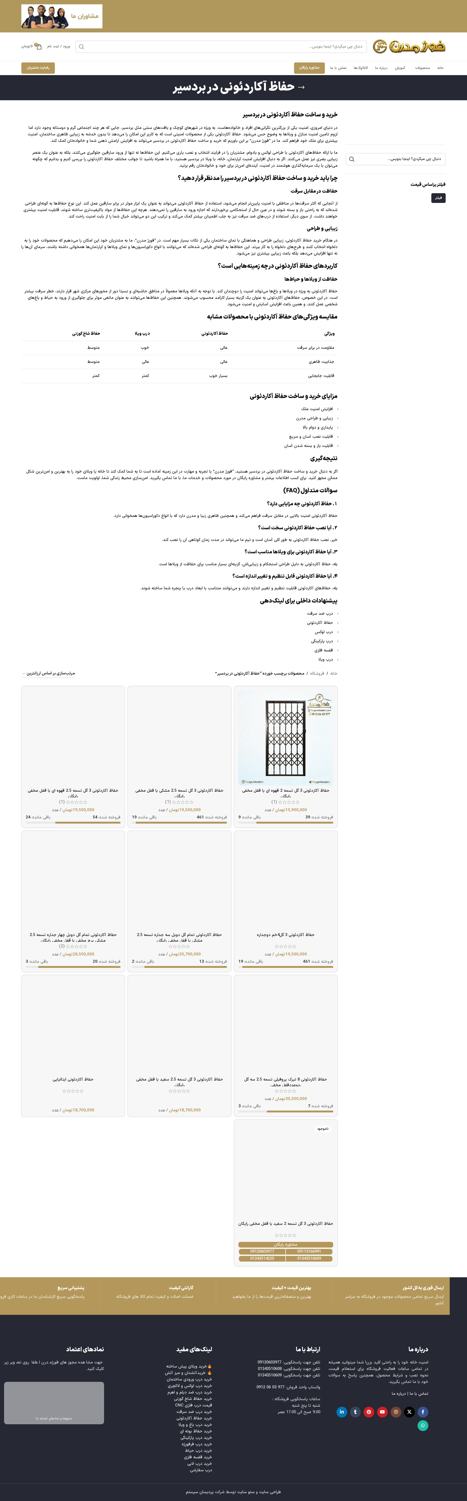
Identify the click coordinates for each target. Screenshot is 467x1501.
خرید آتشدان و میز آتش (185, 1373)
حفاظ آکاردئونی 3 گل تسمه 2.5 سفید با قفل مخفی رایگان (179, 1082)
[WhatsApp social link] (423, 1425)
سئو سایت (246, 1492)
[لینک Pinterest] (368, 1412)
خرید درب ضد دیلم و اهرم (190, 1392)
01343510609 (309, 1259)
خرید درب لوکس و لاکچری (190, 1386)
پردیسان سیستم (200, 1492)
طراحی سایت (270, 1492)
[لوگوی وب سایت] (409, 47)
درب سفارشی (201, 1470)
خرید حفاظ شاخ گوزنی (193, 1399)
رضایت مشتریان (38, 68)
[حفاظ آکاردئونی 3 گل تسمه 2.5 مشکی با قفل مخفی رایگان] (179, 737)
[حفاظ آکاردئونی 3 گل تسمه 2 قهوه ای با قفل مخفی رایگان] (285, 737)
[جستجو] (81, 47)
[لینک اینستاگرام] (396, 1412)
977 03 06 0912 (270, 1387)
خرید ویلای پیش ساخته (186, 1366)
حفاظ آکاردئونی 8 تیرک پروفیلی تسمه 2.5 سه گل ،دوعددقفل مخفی (285, 1082)
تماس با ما (419, 1394)
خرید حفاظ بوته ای (196, 1431)
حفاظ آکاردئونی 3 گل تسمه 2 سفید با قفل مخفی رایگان (285, 1224)
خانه (334, 674)
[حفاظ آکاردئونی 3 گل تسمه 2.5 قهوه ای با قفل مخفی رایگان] (73, 737)
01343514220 (262, 1259)
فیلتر (438, 198)
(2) (62, 946)
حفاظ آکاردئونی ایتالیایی (73, 1080)
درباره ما (399, 1394)
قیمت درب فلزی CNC (193, 1405)
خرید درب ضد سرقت (194, 1412)
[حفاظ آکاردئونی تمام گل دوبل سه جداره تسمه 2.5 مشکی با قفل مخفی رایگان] (179, 882)
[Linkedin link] (341, 1412)
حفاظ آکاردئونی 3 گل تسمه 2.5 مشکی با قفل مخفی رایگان (179, 794)
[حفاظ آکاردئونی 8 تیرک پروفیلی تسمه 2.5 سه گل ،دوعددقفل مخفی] (285, 1026)
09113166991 (309, 1252)
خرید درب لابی (199, 1464)
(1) (274, 802)
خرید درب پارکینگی (196, 1438)
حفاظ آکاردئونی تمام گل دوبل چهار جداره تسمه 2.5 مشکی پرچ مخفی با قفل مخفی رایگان (73, 938)
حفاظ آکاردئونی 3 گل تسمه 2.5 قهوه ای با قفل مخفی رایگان (73, 794)
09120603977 (262, 1252)
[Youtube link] (382, 1412)
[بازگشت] (301, 87)
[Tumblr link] (355, 1412)
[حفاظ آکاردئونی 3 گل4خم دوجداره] (285, 882)
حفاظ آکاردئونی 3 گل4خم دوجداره (286, 935)
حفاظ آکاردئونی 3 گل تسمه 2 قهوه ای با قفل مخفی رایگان (285, 794)
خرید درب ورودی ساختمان (189, 1379)
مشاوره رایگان (309, 68)
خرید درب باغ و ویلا (195, 1425)
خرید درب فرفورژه (197, 1444)
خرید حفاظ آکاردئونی (194, 1418)
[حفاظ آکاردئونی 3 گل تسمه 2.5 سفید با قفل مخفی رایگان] (179, 1026)
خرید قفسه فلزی (198, 1457)
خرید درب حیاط (198, 1451)
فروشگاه (317, 674)
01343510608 (270, 1369)
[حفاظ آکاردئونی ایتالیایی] (73, 1026)
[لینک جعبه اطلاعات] (157, 1292)
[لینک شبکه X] (409, 1412)
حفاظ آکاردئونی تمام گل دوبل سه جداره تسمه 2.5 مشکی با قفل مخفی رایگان (179, 938)
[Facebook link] (423, 1412)
